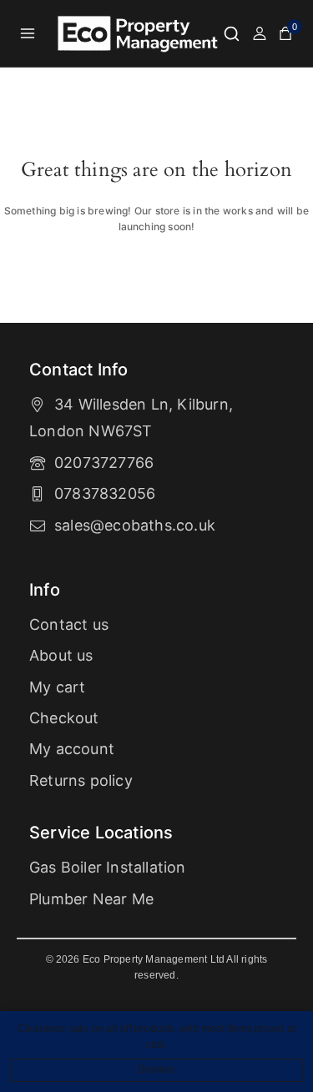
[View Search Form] (231, 34)
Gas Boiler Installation (107, 867)
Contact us (69, 624)
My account (71, 748)
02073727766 (104, 462)
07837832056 (104, 493)
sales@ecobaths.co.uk (134, 525)
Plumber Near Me (91, 899)
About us (61, 655)
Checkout (64, 718)
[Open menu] (28, 33)
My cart (57, 687)
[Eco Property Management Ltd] (139, 33)
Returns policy (81, 780)
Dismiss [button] (156, 1069)
